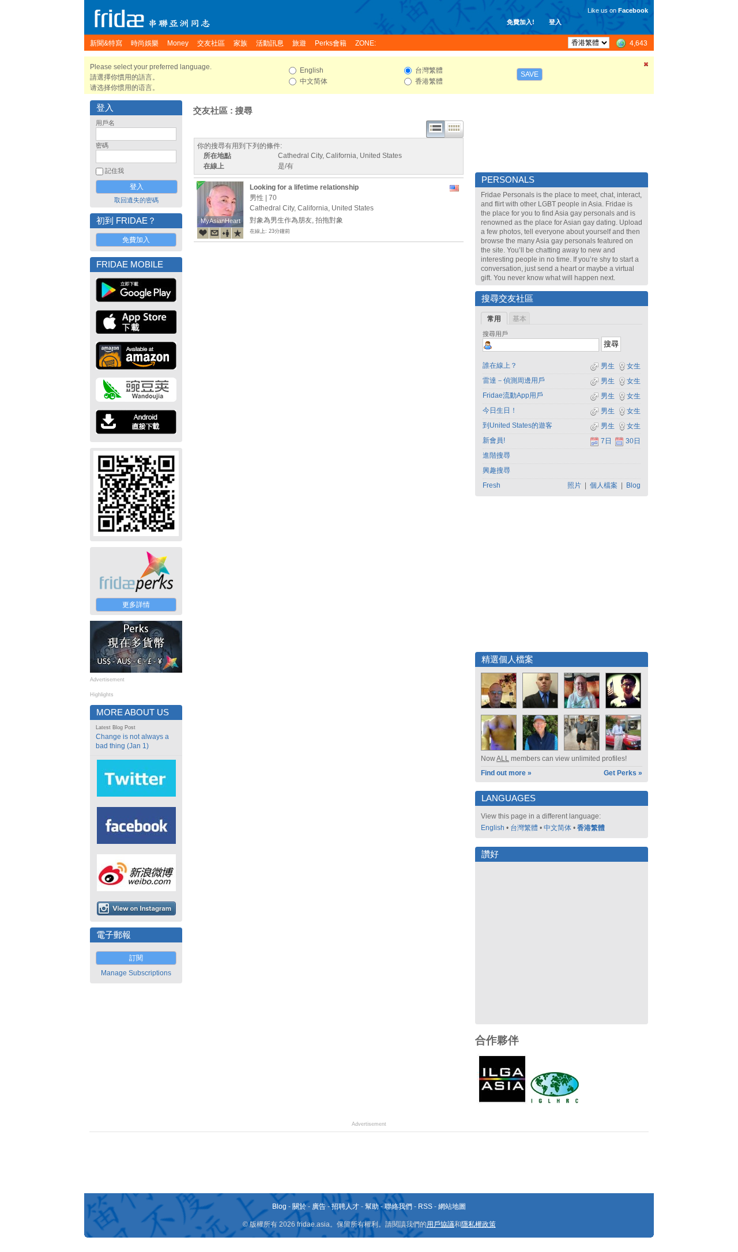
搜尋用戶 (495, 333)
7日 (606, 441)
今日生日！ (500, 410)
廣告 (319, 1206)
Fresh (491, 485)
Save (530, 74)
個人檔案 (603, 485)
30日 (633, 441)
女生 (634, 366)
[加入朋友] (226, 233)
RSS (425, 1206)
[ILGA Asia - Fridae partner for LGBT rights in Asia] (502, 1102)
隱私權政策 (478, 1224)
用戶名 (105, 122)
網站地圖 (452, 1206)
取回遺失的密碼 (136, 200)
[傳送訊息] (214, 233)
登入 (555, 21)
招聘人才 (345, 1206)
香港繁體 (591, 828)
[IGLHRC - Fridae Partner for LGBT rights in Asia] (554, 1102)
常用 (494, 319)
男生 (607, 366)
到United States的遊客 (517, 425)
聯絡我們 (398, 1206)
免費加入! (520, 21)
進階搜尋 (496, 455)
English (492, 828)
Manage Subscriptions (136, 973)
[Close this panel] (646, 66)
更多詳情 (136, 605)
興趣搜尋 (496, 470)
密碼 (102, 145)
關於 (299, 1206)
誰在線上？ (500, 365)
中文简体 (557, 828)
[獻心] (203, 233)
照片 (574, 485)
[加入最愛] (237, 233)
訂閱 (136, 958)
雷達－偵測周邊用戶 (514, 380)
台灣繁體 (524, 828)
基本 (519, 319)
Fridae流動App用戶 (513, 395)
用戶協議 (440, 1224)
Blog (633, 485)
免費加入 (136, 240)
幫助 (372, 1206)
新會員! (494, 440)
